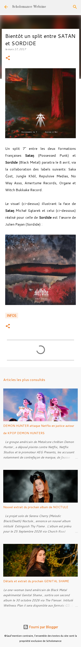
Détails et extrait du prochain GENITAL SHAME (36, 581)
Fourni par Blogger (43, 627)
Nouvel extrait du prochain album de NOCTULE (35, 507)
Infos (11, 315)
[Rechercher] (75, 7)
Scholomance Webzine (29, 7)
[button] (7, 58)
